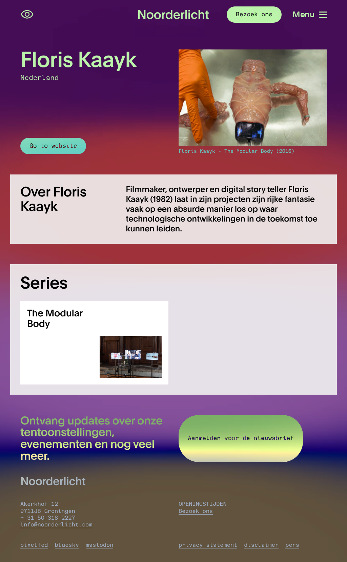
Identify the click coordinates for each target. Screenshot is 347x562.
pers (292, 545)
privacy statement (208, 545)
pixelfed (34, 545)
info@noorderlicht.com (56, 524)
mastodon (100, 545)
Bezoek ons (196, 511)
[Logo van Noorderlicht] (173, 14)
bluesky (67, 545)
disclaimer (261, 545)
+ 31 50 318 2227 (47, 518)
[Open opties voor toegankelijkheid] (27, 14)
